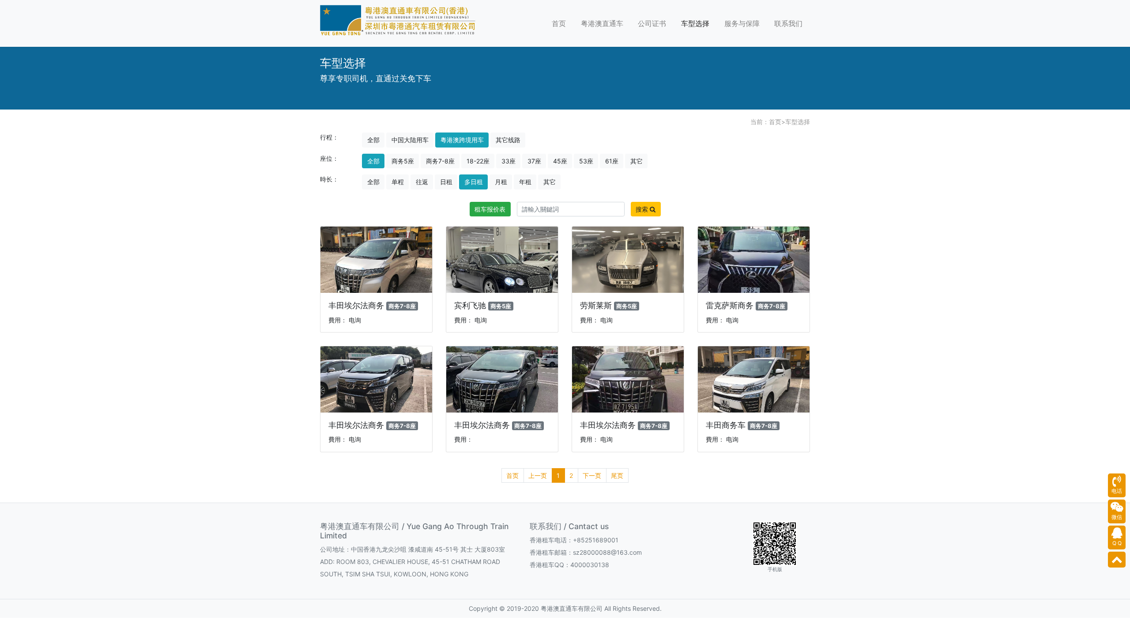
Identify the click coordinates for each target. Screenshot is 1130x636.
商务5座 (403, 161)
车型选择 (695, 23)
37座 (534, 161)
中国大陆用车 (410, 140)
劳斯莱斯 (596, 305)
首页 (559, 23)
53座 (586, 161)
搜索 (643, 209)
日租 (446, 182)
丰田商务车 (726, 425)
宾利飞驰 (470, 305)
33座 (508, 161)
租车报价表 (490, 209)
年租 (525, 182)
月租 (501, 182)
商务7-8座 (440, 161)
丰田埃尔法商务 (356, 305)
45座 (560, 161)
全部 (373, 140)
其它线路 (508, 140)
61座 (611, 161)
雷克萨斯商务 (729, 305)
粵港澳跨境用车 (462, 140)
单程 (398, 182)
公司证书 (652, 23)
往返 (422, 182)
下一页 (592, 475)
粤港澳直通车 (602, 23)
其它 (636, 161)
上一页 (537, 475)
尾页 (617, 475)
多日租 (473, 182)
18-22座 (478, 161)
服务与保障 (742, 23)
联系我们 (788, 23)
